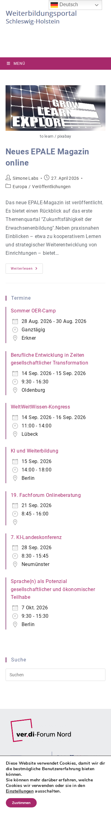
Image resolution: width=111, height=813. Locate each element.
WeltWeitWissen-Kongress (40, 407)
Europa (20, 186)
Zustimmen (21, 802)
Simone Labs (25, 178)
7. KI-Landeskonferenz (36, 537)
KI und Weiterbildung (34, 451)
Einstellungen (20, 791)
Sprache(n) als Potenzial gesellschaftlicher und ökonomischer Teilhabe (53, 589)
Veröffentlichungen (51, 186)
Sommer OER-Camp (33, 311)
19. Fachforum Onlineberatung (46, 495)
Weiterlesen (27, 270)
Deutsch (68, 4)
